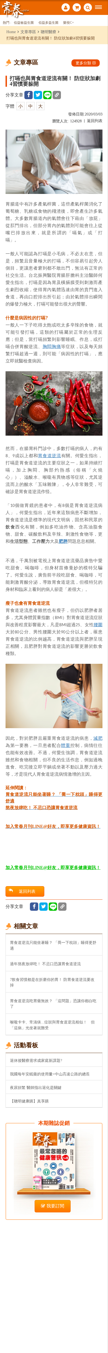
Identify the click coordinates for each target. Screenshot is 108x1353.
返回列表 (94, 121)
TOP (100, 1330)
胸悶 (47, 346)
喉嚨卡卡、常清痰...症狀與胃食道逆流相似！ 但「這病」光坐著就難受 (52, 1025)
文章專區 (28, 32)
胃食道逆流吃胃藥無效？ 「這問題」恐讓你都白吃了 (53, 1004)
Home (11, 32)
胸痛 (56, 346)
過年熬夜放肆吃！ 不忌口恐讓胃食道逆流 (45, 964)
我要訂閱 (55, 1206)
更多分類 (83, 63)
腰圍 (98, 625)
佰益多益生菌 (48, 23)
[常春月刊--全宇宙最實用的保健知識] (15, 9)
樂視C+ (68, 23)
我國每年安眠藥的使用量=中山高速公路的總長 (50, 1074)
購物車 (77, 8)
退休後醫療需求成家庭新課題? (36, 1060)
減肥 (97, 738)
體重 (65, 745)
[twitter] (38, 95)
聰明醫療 (48, 32)
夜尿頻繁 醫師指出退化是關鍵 (35, 1087)
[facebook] (28, 95)
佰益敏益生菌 (24, 23)
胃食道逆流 (49, 455)
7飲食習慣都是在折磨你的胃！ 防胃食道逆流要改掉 (52, 982)
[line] (47, 95)
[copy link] (57, 95)
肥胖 (63, 541)
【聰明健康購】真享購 (29, 1101)
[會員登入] (66, 8)
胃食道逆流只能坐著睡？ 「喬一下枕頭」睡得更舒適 (53, 945)
